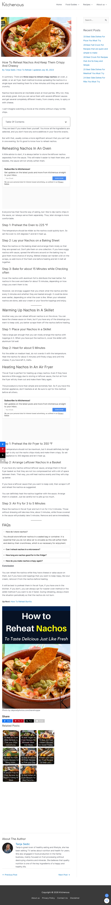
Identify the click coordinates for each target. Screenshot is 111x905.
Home (59, 4)
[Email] (2, 460)
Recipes (86, 4)
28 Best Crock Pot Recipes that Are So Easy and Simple (95, 61)
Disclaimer (75, 898)
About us (100, 4)
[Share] (2, 444)
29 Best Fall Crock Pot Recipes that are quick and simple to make (95, 49)
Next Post (64, 875)
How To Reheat (24, 70)
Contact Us (62, 898)
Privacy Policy (48, 898)
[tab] (36, 537)
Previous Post (9, 875)
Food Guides (71, 4)
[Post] (2, 455)
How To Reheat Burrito (21, 601)
